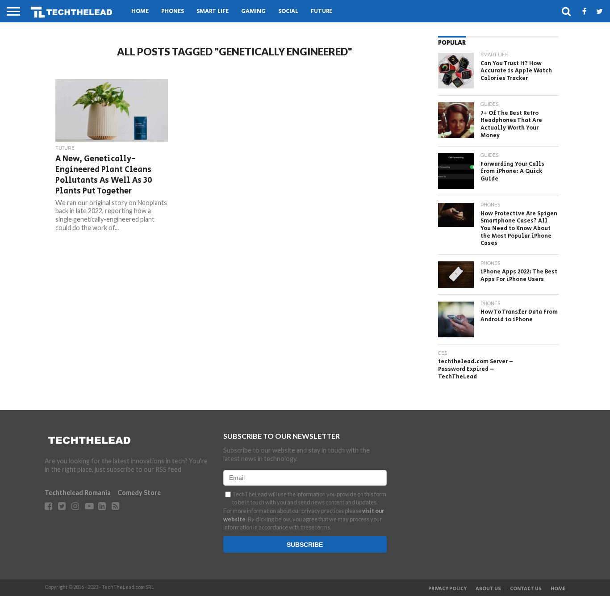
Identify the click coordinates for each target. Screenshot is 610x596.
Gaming (253, 11)
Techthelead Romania (78, 492)
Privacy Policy (447, 588)
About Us (488, 588)
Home (140, 11)
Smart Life (212, 11)
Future (321, 11)
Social (288, 11)
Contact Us (526, 588)
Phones (172, 11)
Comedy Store (139, 492)
